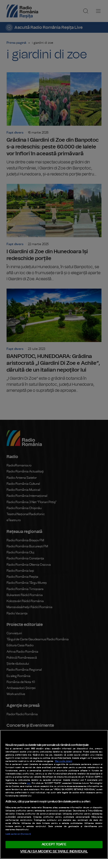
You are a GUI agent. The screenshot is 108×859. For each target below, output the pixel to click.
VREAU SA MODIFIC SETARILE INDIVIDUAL (54, 851)
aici (28, 783)
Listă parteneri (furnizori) (18, 834)
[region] (54, 794)
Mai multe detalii (63, 761)
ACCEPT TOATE (54, 844)
